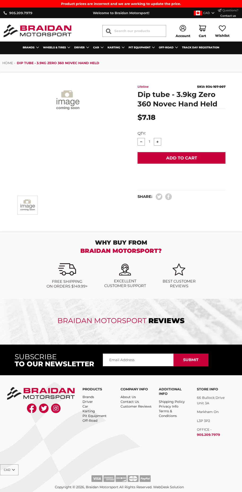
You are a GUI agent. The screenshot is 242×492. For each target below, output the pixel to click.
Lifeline (143, 87)
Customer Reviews (136, 406)
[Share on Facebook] (167, 197)
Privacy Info (168, 406)
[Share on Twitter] (159, 197)
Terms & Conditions (168, 413)
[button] (204, 13)
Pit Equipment (94, 416)
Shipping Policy (172, 402)
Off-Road (89, 420)
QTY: (142, 133)
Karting (88, 411)
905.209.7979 (208, 435)
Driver (87, 402)
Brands (88, 397)
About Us (128, 397)
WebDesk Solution (168, 487)
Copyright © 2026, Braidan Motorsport (86, 487)
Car (85, 406)
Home (7, 63)
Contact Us (130, 402)
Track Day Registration (200, 47)
